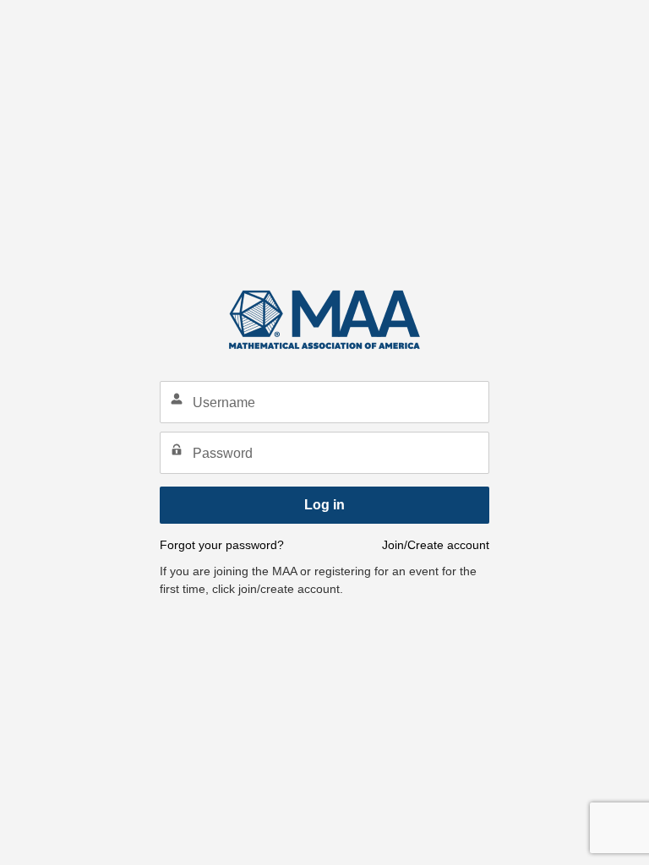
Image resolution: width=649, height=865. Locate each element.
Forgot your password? (222, 545)
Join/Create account (435, 545)
